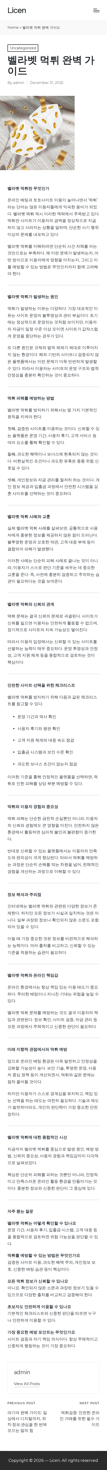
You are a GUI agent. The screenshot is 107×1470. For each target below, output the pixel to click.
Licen (16, 10)
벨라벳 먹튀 (23, 214)
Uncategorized (23, 48)
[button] (27, 1383)
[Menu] (96, 10)
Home (13, 27)
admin (22, 1372)
